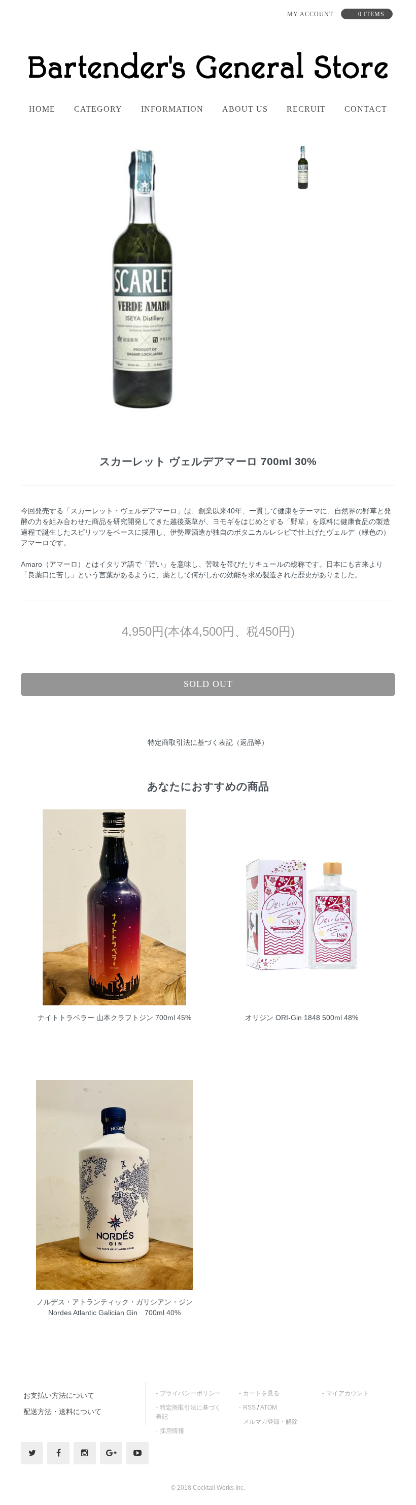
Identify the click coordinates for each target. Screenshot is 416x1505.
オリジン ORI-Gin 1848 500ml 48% (301, 1017)
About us (245, 109)
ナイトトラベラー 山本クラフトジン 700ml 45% (114, 1017)
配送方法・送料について (62, 1412)
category (98, 109)
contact (365, 109)
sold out (208, 684)
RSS (249, 1407)
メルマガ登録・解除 (270, 1421)
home (42, 109)
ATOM (268, 1407)
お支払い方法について (58, 1395)
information (172, 109)
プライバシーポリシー (190, 1393)
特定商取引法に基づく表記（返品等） (208, 742)
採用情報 (172, 1430)
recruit (306, 109)
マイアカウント (347, 1393)
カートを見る (261, 1393)
